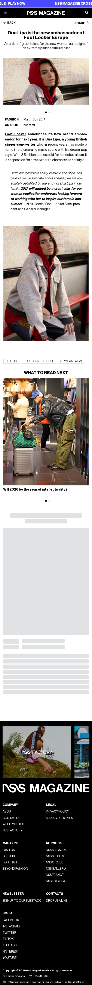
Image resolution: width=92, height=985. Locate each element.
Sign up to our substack (22, 900)
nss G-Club (54, 862)
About (8, 811)
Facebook (11, 920)
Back (11, 22)
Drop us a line (57, 900)
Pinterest (11, 951)
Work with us (13, 824)
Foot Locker (15, 134)
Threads (9, 945)
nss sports (55, 856)
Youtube (10, 957)
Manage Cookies (59, 818)
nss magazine (57, 850)
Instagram (11, 926)
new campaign (71, 361)
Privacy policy (57, 811)
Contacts (11, 818)
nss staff (29, 125)
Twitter (9, 932)
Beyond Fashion (15, 868)
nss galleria (56, 868)
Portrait (10, 862)
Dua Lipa (12, 361)
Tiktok (8, 939)
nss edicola (55, 881)
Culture (9, 856)
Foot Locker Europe (39, 361)
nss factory (12, 830)
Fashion (12, 119)
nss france (55, 875)
